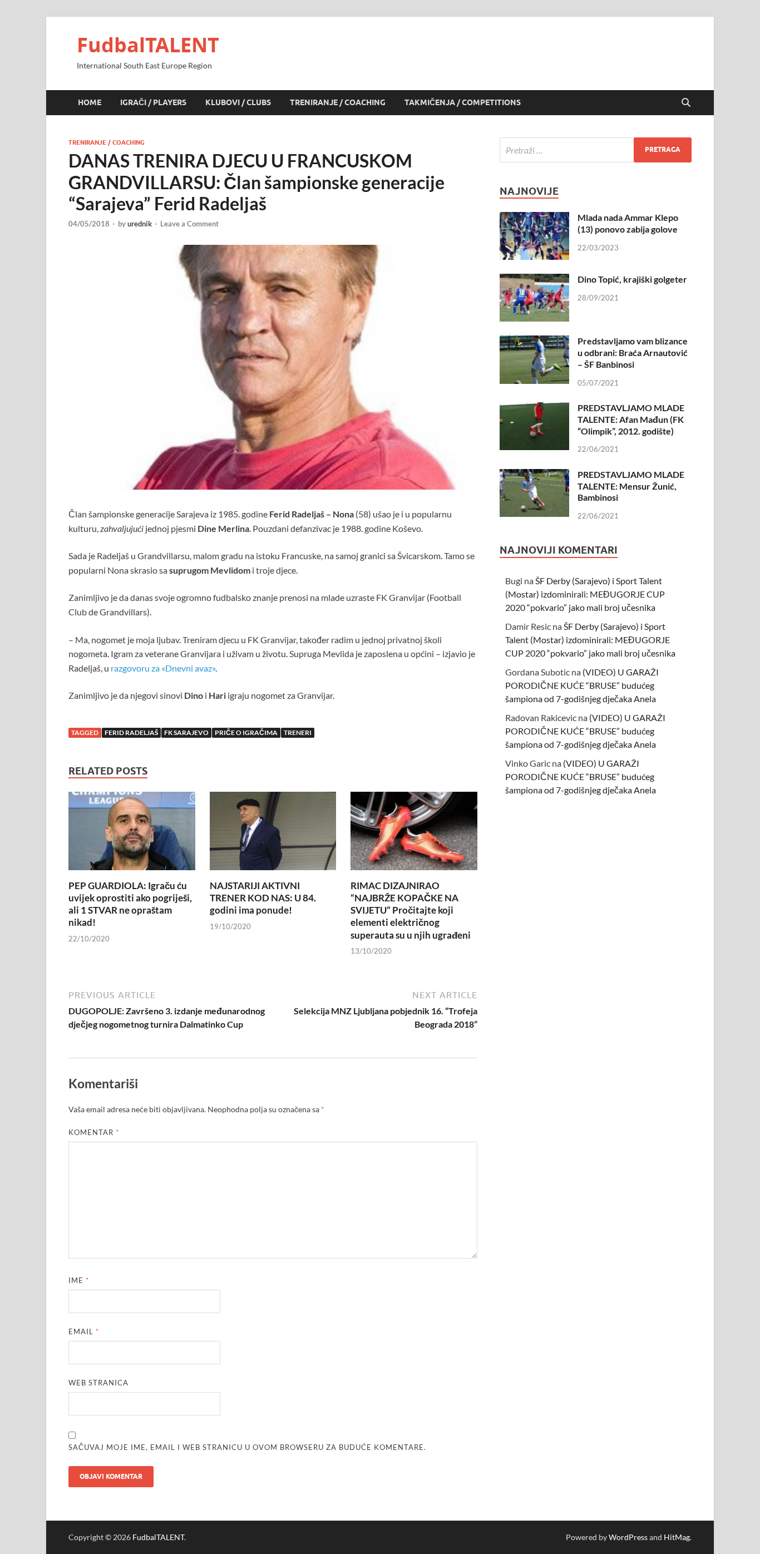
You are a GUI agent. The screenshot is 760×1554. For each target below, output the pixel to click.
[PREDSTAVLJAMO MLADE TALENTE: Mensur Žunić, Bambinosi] (534, 475)
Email (83, 1331)
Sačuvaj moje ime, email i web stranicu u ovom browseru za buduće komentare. (247, 1447)
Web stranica (98, 1382)
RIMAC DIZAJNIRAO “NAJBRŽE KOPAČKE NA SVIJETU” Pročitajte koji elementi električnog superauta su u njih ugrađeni (411, 910)
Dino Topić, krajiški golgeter (632, 279)
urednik (139, 223)
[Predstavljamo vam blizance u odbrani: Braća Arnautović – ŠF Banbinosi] (534, 342)
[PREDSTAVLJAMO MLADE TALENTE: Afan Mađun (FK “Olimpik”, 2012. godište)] (534, 408)
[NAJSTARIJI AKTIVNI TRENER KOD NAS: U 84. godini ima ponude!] (273, 834)
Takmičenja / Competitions (462, 102)
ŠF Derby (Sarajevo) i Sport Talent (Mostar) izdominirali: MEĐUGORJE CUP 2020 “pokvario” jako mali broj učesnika (585, 594)
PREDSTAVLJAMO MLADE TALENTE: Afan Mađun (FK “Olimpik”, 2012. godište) (631, 419)
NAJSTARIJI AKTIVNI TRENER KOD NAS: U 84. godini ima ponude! (263, 898)
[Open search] (686, 103)
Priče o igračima (246, 732)
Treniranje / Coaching (338, 102)
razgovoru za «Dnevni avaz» (163, 668)
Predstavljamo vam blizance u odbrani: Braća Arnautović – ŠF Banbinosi (633, 352)
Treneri (298, 732)
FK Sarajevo (186, 732)
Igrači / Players (153, 102)
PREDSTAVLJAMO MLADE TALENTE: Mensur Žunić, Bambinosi (631, 486)
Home (89, 102)
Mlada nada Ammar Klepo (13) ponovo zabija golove (628, 223)
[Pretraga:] (596, 149)
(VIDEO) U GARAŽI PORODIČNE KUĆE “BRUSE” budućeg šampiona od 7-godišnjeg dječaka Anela (582, 685)
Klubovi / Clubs (238, 102)
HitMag (677, 1537)
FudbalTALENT (148, 44)
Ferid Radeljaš (131, 732)
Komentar (93, 1132)
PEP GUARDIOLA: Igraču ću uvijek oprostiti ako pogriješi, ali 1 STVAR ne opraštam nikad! (130, 904)
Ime (78, 1280)
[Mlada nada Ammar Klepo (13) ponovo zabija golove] (534, 218)
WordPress (628, 1537)
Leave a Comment (189, 223)
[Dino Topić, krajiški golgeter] (534, 280)
